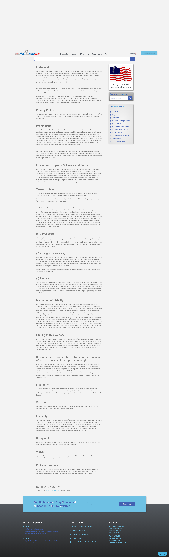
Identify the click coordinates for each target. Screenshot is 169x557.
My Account (85, 54)
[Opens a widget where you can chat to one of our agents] (162, 554)
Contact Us (102, 54)
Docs (74, 54)
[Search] (132, 59)
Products (64, 54)
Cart (94, 54)
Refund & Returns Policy (53, 491)
